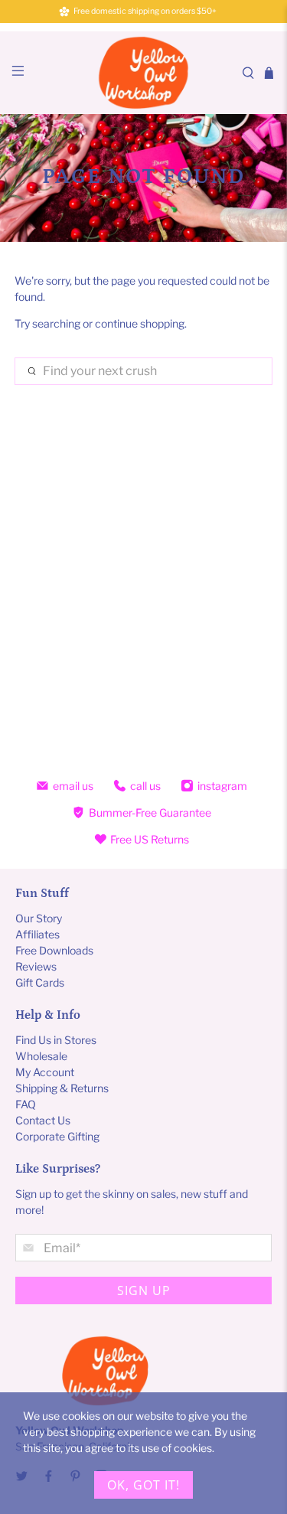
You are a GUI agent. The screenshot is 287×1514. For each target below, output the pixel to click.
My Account (44, 1071)
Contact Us (42, 1120)
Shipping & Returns (62, 1088)
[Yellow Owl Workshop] (144, 72)
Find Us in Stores (55, 1039)
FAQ (25, 1104)
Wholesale (41, 1055)
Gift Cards (39, 982)
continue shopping (139, 323)
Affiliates (37, 934)
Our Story (38, 918)
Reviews (36, 966)
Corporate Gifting (57, 1136)
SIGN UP (144, 1290)
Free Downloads (54, 950)
